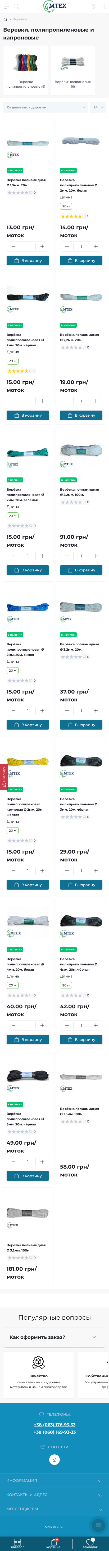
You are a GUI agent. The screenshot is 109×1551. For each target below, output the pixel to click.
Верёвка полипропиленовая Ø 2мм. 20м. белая (78, 185)
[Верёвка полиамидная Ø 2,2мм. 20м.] (81, 297)
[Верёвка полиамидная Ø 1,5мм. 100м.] (81, 1076)
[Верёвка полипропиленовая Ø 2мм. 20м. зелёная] (28, 452)
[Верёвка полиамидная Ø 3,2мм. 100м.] (28, 1213)
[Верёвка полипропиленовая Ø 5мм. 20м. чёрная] (28, 1076)
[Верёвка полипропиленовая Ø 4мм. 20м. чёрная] (81, 922)
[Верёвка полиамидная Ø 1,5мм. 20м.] (28, 143)
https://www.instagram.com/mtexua (54, 1459)
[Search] (16, 6)
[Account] (103, 6)
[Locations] (93, 6)
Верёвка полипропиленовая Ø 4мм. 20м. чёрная (78, 964)
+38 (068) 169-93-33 (55, 1432)
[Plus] (42, 246)
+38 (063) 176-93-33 (54, 1424)
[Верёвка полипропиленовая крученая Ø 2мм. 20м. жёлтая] (28, 762)
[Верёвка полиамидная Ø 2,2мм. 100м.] (81, 452)
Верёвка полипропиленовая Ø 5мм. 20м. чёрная (25, 1119)
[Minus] (13, 246)
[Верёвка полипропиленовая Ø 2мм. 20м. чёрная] (28, 297)
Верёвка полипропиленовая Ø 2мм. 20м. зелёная (25, 494)
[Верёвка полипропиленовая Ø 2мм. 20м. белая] (81, 143)
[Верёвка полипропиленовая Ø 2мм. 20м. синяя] (28, 607)
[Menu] (7, 6)
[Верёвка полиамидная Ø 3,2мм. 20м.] (81, 607)
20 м (66, 206)
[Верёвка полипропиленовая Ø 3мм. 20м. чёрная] (81, 762)
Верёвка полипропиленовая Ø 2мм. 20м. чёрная (25, 340)
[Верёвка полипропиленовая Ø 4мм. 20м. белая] (28, 922)
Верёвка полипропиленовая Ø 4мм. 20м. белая (25, 964)
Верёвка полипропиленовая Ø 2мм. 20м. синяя (25, 649)
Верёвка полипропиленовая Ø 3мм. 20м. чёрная (78, 804)
